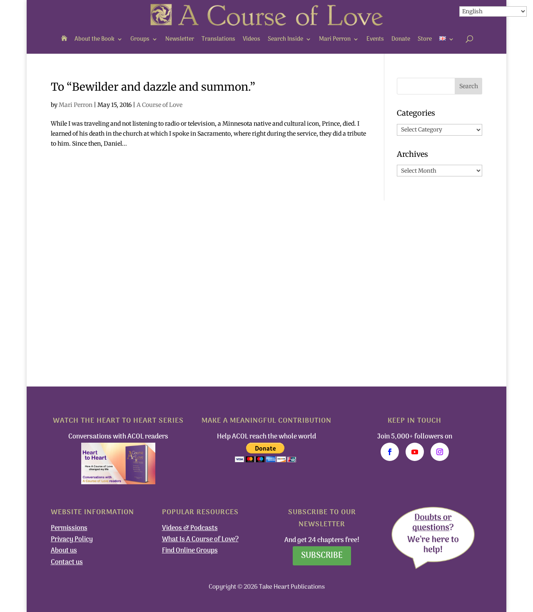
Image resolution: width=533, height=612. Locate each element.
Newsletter (179, 39)
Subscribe (322, 555)
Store (425, 39)
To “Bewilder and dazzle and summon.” (153, 87)
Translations (218, 39)
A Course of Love (159, 105)
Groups (139, 39)
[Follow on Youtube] (415, 452)
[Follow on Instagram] (440, 452)
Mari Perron (335, 39)
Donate (400, 39)
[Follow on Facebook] (390, 452)
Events (375, 39)
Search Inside (285, 39)
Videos (251, 39)
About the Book (95, 39)
